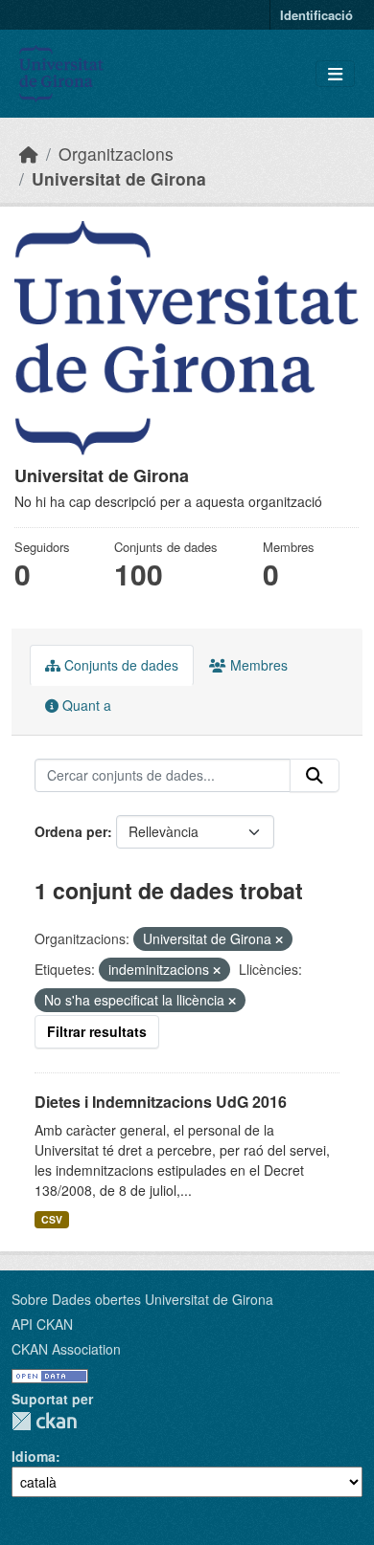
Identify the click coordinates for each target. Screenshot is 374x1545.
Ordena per (71, 831)
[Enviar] (314, 776)
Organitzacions (116, 154)
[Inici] (28, 154)
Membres (257, 664)
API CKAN (42, 1324)
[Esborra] (279, 939)
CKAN (44, 1421)
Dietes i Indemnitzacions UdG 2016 (161, 1102)
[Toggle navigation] (335, 74)
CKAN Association (66, 1348)
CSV (51, 1219)
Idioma (34, 1456)
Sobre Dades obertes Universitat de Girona (142, 1299)
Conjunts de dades (119, 664)
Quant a (84, 705)
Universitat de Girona (119, 178)
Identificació (316, 15)
